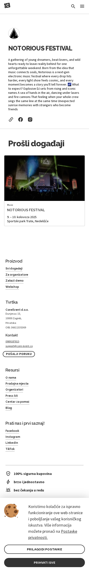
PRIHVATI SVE (44, 562)
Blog (8, 408)
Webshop (12, 286)
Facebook (12, 431)
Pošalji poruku (19, 354)
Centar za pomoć (17, 401)
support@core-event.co (19, 346)
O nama (10, 377)
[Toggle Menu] (82, 6)
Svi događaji (13, 268)
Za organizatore (16, 274)
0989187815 (12, 341)
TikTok (10, 449)
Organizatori (14, 389)
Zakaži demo (14, 280)
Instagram (12, 436)
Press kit (11, 395)
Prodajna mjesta (17, 383)
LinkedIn (11, 442)
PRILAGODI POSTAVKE (44, 549)
